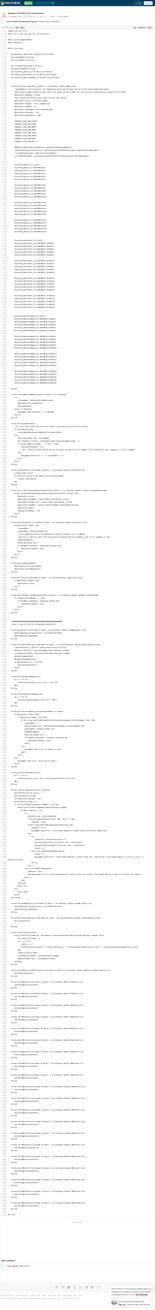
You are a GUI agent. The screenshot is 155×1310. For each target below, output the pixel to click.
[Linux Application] (98, 1287)
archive (32, 1295)
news (75, 1295)
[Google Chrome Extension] (56, 1287)
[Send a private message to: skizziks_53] (20, 16)
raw (134, 28)
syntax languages (22, 1295)
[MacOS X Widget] (86, 1287)
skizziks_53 (14, 16)
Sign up (148, 3)
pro (80, 1295)
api (59, 1295)
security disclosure (48, 1298)
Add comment (64, 16)
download (141, 28)
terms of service (34, 1298)
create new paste (7, 1295)
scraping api (66, 1295)
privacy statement (7, 1298)
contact (77, 1298)
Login (138, 3)
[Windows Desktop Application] (74, 1287)
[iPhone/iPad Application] (68, 1287)
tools (44, 1295)
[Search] (53, 3)
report (149, 28)
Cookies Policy (129, 1295)
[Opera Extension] (92, 1287)
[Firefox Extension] (62, 1287)
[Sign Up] (114, 1303)
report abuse (67, 1298)
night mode (52, 1295)
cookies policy (21, 1298)
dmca (59, 1298)
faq (39, 1295)
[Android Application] (80, 1287)
